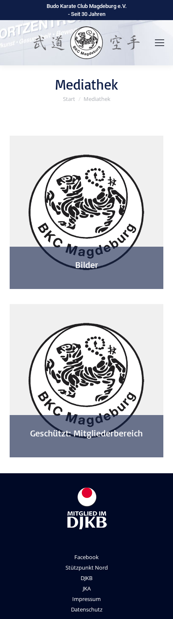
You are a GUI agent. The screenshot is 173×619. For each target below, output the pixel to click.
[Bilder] (86, 212)
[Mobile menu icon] (160, 43)
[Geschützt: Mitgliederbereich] (86, 380)
